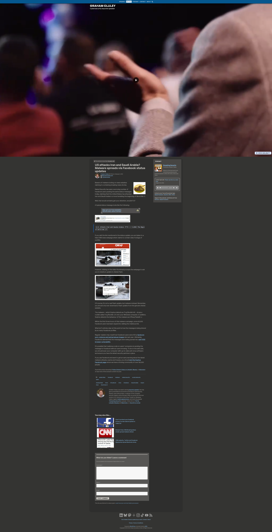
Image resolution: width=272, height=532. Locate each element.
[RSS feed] (151, 515)
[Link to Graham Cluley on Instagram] (138, 515)
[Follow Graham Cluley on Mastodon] (129, 515)
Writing (128, 1)
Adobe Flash (102, 377)
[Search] (152, 1)
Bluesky (135, 369)
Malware (117, 377)
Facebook (110, 377)
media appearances (123, 399)
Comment (99, 465)
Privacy (131, 522)
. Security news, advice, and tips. (112, 210)
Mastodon (142, 369)
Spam (97, 379)
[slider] (164, 187)
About (149, 1)
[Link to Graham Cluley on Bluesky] (125, 515)
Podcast (135, 1)
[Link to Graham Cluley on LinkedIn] (121, 515)
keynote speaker (134, 389)
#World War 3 (104, 385)
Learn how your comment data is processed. (127, 503)
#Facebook (113, 382)
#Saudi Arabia (134, 382)
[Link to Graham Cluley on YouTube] (146, 515)
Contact (143, 1)
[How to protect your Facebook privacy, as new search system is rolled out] (105, 422)
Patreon (157, 199)
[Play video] (136, 80)
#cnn (106, 382)
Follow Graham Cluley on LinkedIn (122, 369)
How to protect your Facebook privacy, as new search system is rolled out (125, 421)
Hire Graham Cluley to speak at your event (131, 519)
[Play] (157, 187)
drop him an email (135, 403)
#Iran (120, 382)
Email (98, 490)
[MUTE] (173, 187)
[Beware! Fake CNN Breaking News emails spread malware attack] (105, 432)
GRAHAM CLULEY (102, 6)
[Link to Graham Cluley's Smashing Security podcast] (134, 515)
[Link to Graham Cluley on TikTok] (142, 515)
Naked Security (126, 377)
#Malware (126, 382)
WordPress (133, 526)
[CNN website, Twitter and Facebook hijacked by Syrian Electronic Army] (105, 443)
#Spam (142, 382)
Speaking (122, 1)
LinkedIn (111, 403)
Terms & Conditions (138, 522)
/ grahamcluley (106, 177)
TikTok (137, 401)
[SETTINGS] (176, 187)
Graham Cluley (96, 1)
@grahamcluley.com (107, 175)
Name (98, 482)
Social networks (136, 377)
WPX (146, 526)
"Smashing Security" (115, 401)
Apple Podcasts (159, 194)
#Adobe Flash (99, 382)
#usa (97, 385)
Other (173, 194)
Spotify (166, 194)
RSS (170, 194)
